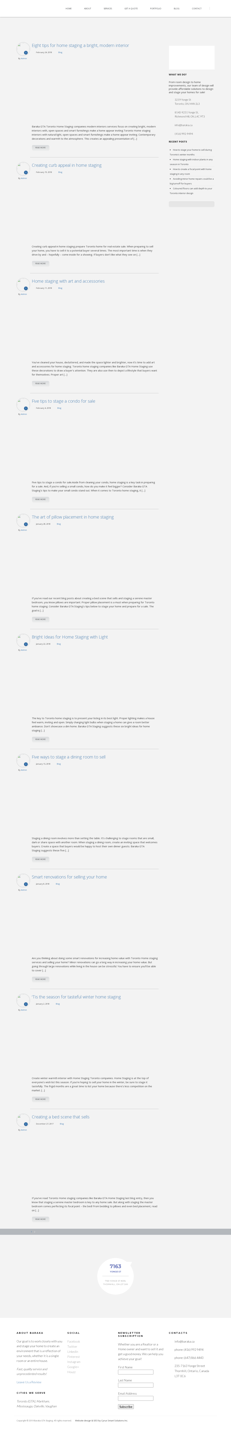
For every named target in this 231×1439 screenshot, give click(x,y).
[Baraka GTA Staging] (28, 8)
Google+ (73, 1367)
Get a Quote (131, 8)
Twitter (72, 1346)
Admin (24, 58)
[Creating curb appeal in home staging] (95, 208)
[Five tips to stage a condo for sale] (95, 444)
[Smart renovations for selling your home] (95, 920)
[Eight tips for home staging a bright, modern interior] (95, 88)
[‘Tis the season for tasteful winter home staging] (95, 1040)
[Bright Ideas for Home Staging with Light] (95, 680)
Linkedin (72, 1351)
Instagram (73, 1362)
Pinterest (73, 1357)
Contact (197, 8)
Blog (176, 8)
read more (40, 147)
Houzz (71, 1372)
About (87, 8)
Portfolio (155, 8)
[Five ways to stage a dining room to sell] (95, 800)
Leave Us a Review (29, 1382)
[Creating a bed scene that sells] (95, 1160)
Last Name (125, 1380)
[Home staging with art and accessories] (95, 324)
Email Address (127, 1393)
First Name (125, 1367)
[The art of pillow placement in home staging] (95, 560)
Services (108, 8)
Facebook (73, 1341)
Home (69, 8)
